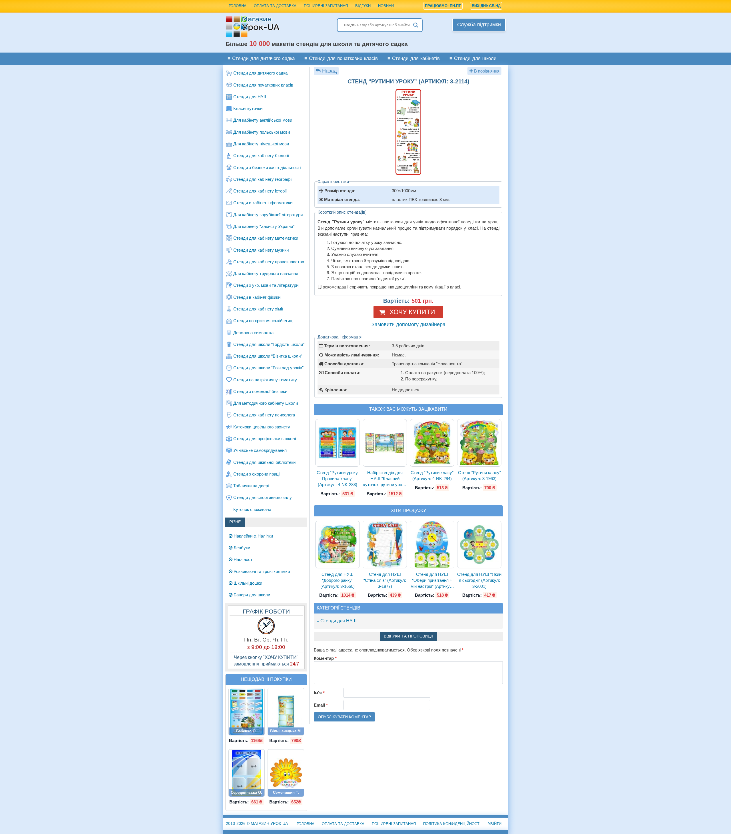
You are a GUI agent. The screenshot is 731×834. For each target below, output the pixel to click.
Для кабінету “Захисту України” (263, 226)
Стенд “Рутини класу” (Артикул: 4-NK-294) (432, 475)
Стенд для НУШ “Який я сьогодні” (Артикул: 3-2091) (479, 580)
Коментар (325, 658)
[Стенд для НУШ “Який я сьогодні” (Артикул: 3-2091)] (479, 544)
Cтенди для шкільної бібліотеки (264, 462)
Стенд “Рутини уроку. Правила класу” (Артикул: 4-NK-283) (337, 478)
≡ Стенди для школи (473, 59)
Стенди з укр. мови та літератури (265, 285)
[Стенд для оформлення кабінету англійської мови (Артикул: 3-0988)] (247, 712)
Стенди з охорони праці (256, 474)
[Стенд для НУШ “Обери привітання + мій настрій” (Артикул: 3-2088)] (432, 544)
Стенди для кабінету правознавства (268, 261)
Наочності (242, 559)
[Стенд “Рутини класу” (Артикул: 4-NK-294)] (432, 443)
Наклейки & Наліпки (252, 536)
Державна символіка (253, 332)
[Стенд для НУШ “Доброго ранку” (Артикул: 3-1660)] (337, 544)
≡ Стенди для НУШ (337, 620)
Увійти (494, 824)
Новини (386, 6)
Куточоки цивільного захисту (261, 426)
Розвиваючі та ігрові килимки (261, 571)
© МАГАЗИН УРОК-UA (257, 823)
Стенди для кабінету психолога (264, 414)
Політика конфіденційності (452, 824)
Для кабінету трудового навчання (265, 273)
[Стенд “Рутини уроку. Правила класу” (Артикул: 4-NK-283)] (337, 443)
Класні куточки (247, 108)
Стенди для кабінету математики (265, 238)
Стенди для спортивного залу (262, 497)
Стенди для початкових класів (263, 85)
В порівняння (486, 71)
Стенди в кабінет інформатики (262, 202)
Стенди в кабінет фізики (256, 297)
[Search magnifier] (416, 25)
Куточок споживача (252, 509)
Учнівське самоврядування (260, 450)
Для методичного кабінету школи (265, 403)
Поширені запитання (326, 6)
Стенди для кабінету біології (261, 155)
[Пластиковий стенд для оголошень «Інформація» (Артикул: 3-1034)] (246, 773)
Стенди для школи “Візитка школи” (267, 356)
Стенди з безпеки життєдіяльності (267, 167)
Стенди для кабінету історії (260, 191)
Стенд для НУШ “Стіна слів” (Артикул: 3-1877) (385, 580)
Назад (329, 71)
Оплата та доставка (275, 6)
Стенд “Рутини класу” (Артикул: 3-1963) (479, 475)
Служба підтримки (479, 24)
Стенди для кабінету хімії (258, 308)
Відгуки (363, 6)
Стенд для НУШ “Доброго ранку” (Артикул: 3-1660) (337, 580)
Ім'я (319, 692)
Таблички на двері (251, 485)
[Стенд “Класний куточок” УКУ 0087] (286, 711)
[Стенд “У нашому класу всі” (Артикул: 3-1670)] (286, 773)
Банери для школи (251, 594)
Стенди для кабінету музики (261, 250)
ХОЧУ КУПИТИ (412, 312)
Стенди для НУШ (250, 96)
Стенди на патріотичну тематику (265, 379)
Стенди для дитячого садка (260, 73)
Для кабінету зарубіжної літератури (268, 214)
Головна (237, 6)
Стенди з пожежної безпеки (260, 391)
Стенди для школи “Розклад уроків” (268, 367)
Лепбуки (241, 547)
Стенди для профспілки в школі (264, 438)
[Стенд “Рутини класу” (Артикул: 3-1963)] (479, 443)
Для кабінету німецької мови (261, 143)
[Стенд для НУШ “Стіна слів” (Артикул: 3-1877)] (385, 544)
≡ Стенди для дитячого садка (261, 59)
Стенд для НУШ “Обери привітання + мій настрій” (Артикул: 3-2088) (432, 581)
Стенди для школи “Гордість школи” (268, 344)
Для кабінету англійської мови (262, 120)
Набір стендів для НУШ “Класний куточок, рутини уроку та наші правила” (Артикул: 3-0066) (384, 479)
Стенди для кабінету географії (262, 179)
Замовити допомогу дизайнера (408, 324)
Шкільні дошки (247, 583)
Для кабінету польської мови (261, 132)
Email (321, 705)
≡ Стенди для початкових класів (341, 59)
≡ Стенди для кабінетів (413, 59)
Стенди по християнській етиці (263, 320)
